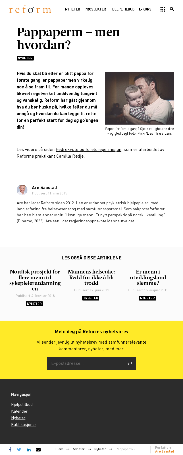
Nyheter (25, 58)
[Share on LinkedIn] (29, 449)
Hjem (59, 449)
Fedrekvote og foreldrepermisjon (88, 149)
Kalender (19, 411)
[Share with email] (38, 449)
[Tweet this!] (19, 449)
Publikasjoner (23, 425)
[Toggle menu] (162, 9)
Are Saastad (44, 188)
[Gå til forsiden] (30, 9)
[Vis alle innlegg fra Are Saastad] (22, 190)
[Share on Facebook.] (11, 449)
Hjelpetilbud (22, 405)
